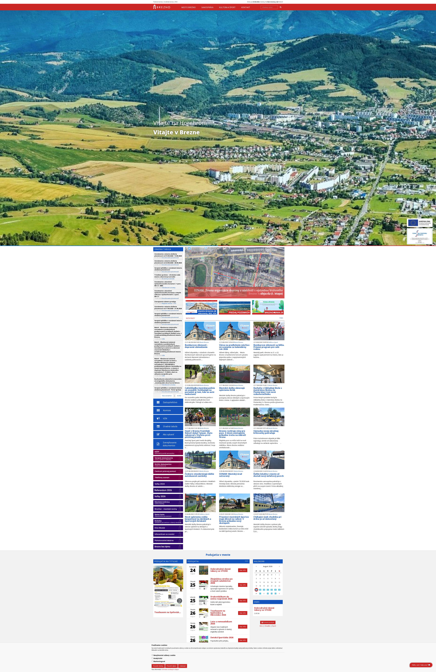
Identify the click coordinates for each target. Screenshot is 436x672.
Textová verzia (158, 2)
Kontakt (245, 7)
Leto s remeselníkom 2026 (221, 622)
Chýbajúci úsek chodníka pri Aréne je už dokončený (267, 517)
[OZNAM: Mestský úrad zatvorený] (234, 463)
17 (256, 586)
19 (264, 586)
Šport (274, 626)
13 (268, 582)
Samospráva (207, 7)
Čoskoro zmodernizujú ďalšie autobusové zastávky (199, 475)
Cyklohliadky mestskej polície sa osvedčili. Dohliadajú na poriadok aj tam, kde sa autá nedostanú (200, 391)
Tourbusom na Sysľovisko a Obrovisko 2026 (218, 612)
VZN (163, 339)
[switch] (152, 655)
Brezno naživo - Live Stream (266, 293)
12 (264, 582)
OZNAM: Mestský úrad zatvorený (230, 475)
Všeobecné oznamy (168, 288)
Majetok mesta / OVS (169, 303)
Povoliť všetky (158, 666)
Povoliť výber (171, 666)
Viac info (243, 570)
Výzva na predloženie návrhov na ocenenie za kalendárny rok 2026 (234, 347)
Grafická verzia (169, 2)
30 (268, 575)
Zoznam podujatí (268, 622)
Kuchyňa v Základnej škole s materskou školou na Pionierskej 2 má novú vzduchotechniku (267, 391)
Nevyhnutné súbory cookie (164, 655)
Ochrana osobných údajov (170, 669)
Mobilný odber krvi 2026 (168, 612)
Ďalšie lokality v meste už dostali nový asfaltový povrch (268, 475)
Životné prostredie (168, 279)
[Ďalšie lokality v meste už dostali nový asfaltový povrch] (268, 461)
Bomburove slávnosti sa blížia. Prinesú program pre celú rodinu (268, 347)
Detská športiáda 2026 (221, 637)
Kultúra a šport (227, 7)
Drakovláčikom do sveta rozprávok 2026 (221, 597)
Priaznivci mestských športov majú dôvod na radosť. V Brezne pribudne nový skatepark (234, 519)
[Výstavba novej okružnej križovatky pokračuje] (268, 419)
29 (264, 575)
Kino (261, 626)
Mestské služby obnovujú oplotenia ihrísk (232, 389)
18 (260, 586)
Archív (179, 396)
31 (271, 575)
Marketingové (159, 661)
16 (279, 582)
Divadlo (267, 626)
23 (279, 586)
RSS (176, 2)
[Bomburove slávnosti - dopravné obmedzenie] (200, 334)
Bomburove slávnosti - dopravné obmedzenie (196, 346)
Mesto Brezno (188, 7)
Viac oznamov (167, 396)
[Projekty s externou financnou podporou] (420, 222)
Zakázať (183, 666)
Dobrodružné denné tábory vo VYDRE (264, 609)
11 (260, 582)
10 (256, 582)
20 (268, 586)
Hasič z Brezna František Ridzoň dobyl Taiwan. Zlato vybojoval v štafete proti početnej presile (198, 434)
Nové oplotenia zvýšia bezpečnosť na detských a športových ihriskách (198, 518)
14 (271, 582)
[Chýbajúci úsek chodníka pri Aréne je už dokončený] (268, 505)
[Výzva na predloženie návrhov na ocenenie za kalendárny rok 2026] (234, 334)
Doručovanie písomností (170, 258)
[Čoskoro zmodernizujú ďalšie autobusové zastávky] (200, 461)
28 (260, 575)
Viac (246, 561)
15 (275, 582)
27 (256, 575)
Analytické (158, 658)
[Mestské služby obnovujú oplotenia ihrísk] (234, 375)
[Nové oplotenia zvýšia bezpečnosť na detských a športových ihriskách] (200, 505)
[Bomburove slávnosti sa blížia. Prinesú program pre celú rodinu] (268, 332)
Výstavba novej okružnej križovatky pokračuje (265, 432)
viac (281, 317)
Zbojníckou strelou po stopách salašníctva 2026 (221, 580)
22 (275, 586)
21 (271, 586)
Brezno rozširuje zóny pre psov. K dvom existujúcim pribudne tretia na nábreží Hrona (232, 434)
